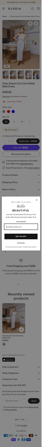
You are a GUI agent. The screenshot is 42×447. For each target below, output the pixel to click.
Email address (20, 221)
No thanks (20, 243)
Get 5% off (20, 236)
